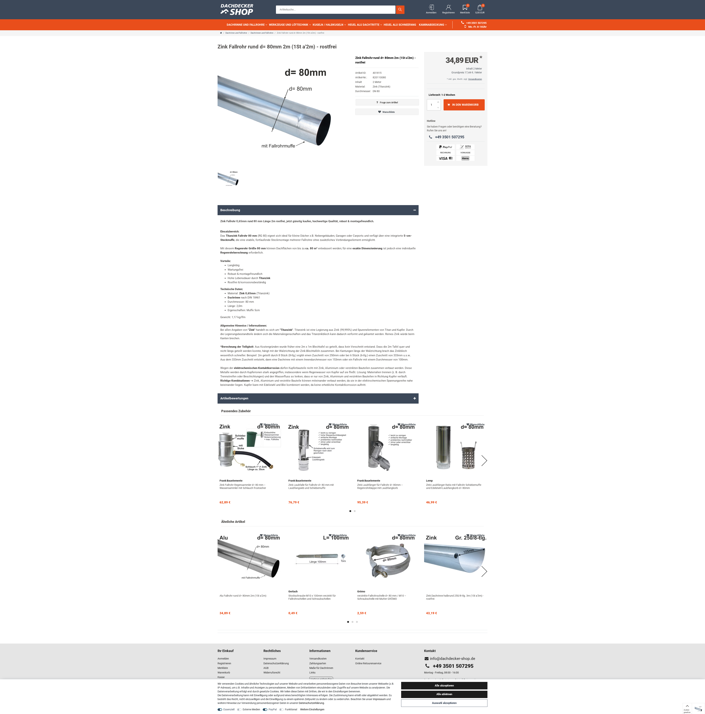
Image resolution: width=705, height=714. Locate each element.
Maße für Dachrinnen (321, 667)
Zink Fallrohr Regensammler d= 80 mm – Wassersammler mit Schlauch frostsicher (243, 486)
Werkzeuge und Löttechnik (288, 24)
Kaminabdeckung (431, 24)
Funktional (291, 709)
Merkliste (223, 667)
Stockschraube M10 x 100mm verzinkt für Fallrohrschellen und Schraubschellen (312, 597)
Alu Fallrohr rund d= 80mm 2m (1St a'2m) (243, 595)
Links (312, 672)
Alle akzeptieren (444, 685)
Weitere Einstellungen (312, 709)
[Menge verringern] (438, 107)
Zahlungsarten (317, 663)
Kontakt (359, 658)
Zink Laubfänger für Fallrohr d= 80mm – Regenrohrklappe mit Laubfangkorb (380, 486)
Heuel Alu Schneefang (400, 24)
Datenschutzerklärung (276, 663)
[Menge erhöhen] (438, 102)
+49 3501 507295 (476, 22)
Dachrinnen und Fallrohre (262, 33)
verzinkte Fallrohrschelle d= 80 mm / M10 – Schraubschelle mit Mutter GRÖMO (381, 597)
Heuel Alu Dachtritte (363, 24)
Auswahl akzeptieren (444, 703)
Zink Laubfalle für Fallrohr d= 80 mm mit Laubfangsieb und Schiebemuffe (311, 486)
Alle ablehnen (444, 694)
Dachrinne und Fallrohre (246, 24)
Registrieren (224, 663)
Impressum (269, 658)
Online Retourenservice (368, 663)
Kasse (221, 677)
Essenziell (228, 709)
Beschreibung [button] (230, 210)
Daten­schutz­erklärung (311, 703)
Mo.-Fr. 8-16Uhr (477, 26)
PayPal (273, 709)
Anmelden (223, 658)
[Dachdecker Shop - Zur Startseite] (238, 9)
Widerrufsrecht (271, 672)
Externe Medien (251, 709)
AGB (266, 667)
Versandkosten (475, 79)
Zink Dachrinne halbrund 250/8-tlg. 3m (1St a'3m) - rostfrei (455, 597)
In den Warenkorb (465, 104)
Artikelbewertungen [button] (234, 398)
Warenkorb (224, 672)
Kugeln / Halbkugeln (328, 24)
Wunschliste (388, 112)
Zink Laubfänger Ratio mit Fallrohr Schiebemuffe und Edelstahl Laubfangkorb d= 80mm (453, 486)
